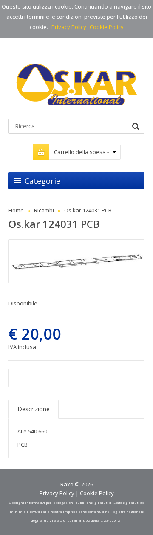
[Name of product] (76, 261)
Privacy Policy (68, 27)
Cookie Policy (107, 27)
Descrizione (33, 409)
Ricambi (44, 210)
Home (16, 210)
